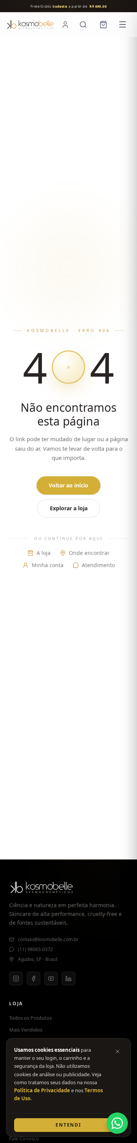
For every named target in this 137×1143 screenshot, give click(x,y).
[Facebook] (33, 978)
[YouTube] (51, 978)
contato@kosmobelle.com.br (48, 940)
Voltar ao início (68, 485)
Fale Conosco (24, 1138)
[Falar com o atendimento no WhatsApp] (117, 1123)
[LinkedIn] (68, 978)
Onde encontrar (89, 552)
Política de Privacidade (42, 1090)
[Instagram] (16, 978)
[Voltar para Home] (30, 24)
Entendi (68, 1125)
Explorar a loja (69, 508)
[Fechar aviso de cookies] (117, 1051)
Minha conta (48, 565)
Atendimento (98, 565)
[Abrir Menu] (122, 24)
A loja (44, 552)
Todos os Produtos (30, 1017)
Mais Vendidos (25, 1029)
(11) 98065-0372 (35, 949)
